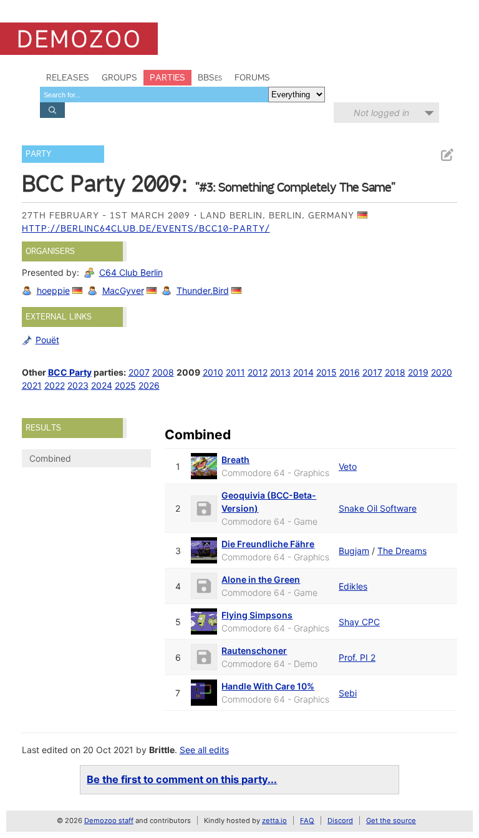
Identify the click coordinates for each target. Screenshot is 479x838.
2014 (303, 372)
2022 (54, 385)
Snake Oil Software (378, 508)
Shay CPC (359, 621)
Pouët (47, 339)
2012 (258, 372)
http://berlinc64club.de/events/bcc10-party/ (146, 228)
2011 (235, 372)
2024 (101, 385)
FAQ (307, 820)
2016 (349, 372)
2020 (441, 372)
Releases (67, 77)
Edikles (353, 586)
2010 (213, 372)
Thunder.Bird (203, 290)
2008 (163, 372)
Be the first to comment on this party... (182, 779)
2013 (280, 372)
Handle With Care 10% (267, 686)
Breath (235, 459)
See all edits (204, 749)
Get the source (391, 820)
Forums (252, 77)
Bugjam (354, 550)
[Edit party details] (446, 155)
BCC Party (70, 372)
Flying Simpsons (257, 615)
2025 (125, 385)
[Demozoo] (79, 38)
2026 (149, 385)
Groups (119, 77)
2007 (139, 372)
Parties (167, 77)
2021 (32, 385)
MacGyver (123, 290)
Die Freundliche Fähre (267, 543)
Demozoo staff (108, 820)
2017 (372, 372)
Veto (348, 466)
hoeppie (53, 290)
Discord (340, 820)
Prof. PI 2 (357, 657)
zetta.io (274, 820)
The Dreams (402, 550)
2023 (78, 385)
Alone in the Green (260, 579)
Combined (50, 458)
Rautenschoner (254, 650)
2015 (326, 372)
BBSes (210, 77)
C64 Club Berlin (131, 272)
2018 (395, 372)
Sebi (348, 693)
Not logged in (381, 112)
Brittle (162, 749)
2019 (418, 372)
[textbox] (154, 94)
